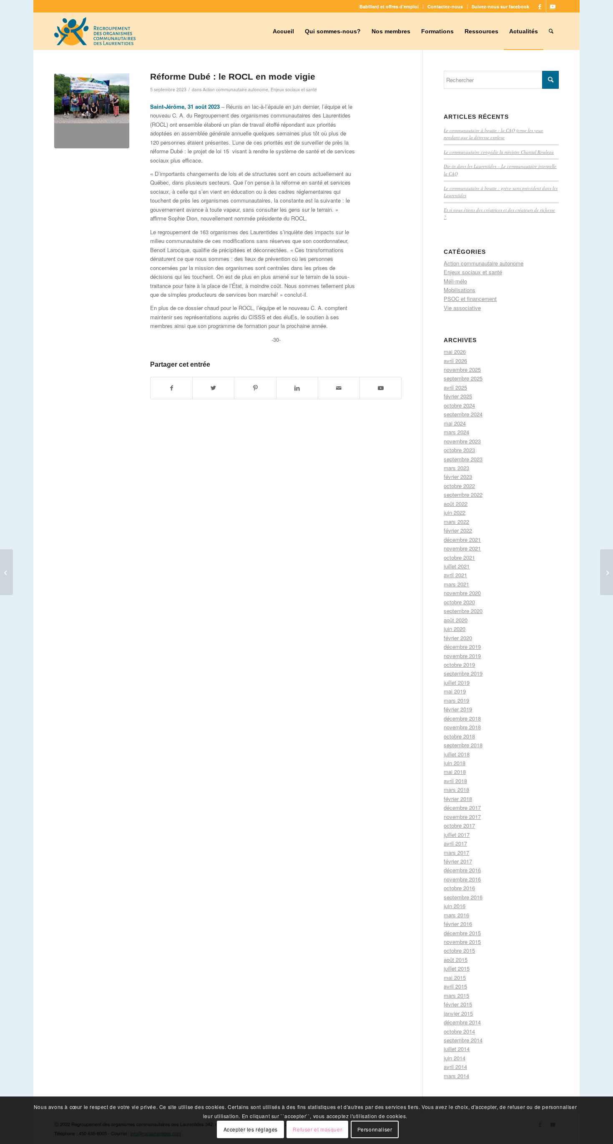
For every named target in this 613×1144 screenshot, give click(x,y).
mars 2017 (456, 852)
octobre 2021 (459, 557)
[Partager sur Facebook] (171, 388)
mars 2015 (456, 995)
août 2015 (455, 960)
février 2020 (458, 638)
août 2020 (455, 620)
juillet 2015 (457, 968)
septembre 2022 (463, 494)
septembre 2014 (463, 1040)
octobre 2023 (459, 450)
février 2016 (458, 924)
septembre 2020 (463, 611)
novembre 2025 (462, 369)
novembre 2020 (462, 593)
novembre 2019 (462, 656)
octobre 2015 (459, 950)
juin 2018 (454, 763)
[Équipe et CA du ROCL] (91, 110)
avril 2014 (455, 1067)
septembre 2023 (463, 459)
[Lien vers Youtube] (552, 6)
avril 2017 (455, 843)
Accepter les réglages (251, 1129)
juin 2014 (454, 1058)
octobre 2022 (459, 486)
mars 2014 (456, 1076)
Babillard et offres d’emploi (389, 6)
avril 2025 (455, 387)
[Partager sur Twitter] (213, 388)
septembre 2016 (463, 897)
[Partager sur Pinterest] (255, 388)
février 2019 (458, 709)
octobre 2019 (459, 664)
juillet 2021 (457, 566)
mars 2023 (456, 468)
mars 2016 (456, 915)
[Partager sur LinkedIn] (297, 388)
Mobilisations (459, 290)
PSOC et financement (470, 299)
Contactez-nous (445, 6)
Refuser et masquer (317, 1129)
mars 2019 (456, 700)
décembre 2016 (462, 870)
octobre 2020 (459, 602)
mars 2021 (456, 584)
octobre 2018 (459, 736)
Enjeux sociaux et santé (294, 89)
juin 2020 (454, 629)
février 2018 (458, 799)
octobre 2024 (459, 405)
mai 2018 (455, 772)
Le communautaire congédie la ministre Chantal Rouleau (499, 152)
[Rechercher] (551, 31)
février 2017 (458, 861)
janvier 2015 (458, 1013)
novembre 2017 (462, 817)
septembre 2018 (463, 745)
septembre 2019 (463, 673)
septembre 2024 (463, 414)
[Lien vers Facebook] (540, 6)
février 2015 (458, 1004)
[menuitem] (389, 6)
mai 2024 (455, 423)
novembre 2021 (462, 548)
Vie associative (462, 308)
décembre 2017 (462, 807)
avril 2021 (455, 575)
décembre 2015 (462, 933)
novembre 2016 (462, 879)
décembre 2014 (462, 1022)
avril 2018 (455, 781)
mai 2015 (455, 977)
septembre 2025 (463, 378)
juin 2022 (454, 512)
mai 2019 (455, 691)
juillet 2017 (457, 835)
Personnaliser (374, 1129)
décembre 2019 (462, 647)
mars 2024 (456, 432)
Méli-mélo (455, 281)
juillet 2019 (457, 682)
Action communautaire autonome (235, 89)
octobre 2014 (459, 1031)
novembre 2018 (462, 727)
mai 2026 (455, 351)
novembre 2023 (462, 441)
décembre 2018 (462, 718)
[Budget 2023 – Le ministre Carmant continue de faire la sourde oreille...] (6, 572)
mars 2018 (456, 790)
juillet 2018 (457, 754)
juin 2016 (454, 906)
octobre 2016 (459, 888)
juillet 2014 (457, 1049)
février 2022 (458, 530)
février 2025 (458, 396)
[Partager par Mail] (338, 388)
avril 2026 (455, 361)
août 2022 (455, 504)
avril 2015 (455, 986)
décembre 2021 (462, 539)
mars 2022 (456, 522)
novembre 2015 (462, 942)
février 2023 (458, 477)
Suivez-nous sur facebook (500, 6)
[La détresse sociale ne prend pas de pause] (606, 572)
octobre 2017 (459, 825)
